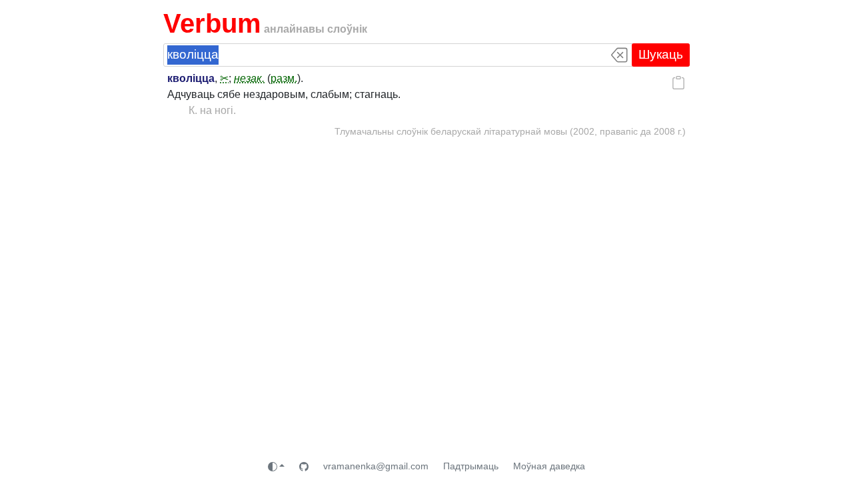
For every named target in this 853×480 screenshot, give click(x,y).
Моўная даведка (549, 466)
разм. (284, 78)
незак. (249, 78)
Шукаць (660, 54)
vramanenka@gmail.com (375, 466)
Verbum (212, 23)
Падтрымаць (470, 466)
